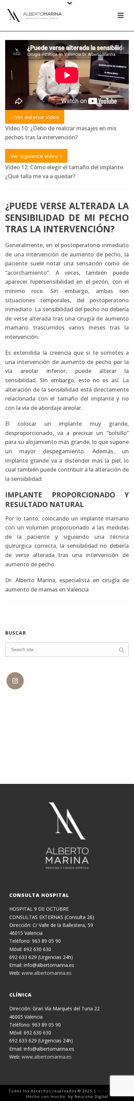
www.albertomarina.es (46, 973)
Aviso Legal (110, 1090)
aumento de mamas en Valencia (47, 589)
